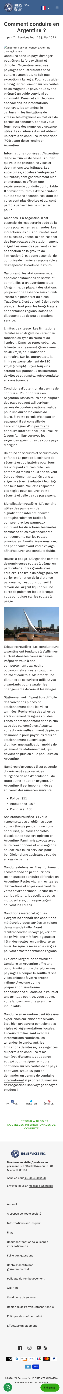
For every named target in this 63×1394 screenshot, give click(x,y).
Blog (10, 1232)
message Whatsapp (41, 1185)
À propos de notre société (24, 1213)
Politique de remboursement (26, 1278)
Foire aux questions (20, 1255)
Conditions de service (21, 1297)
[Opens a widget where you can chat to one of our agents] (49, 1388)
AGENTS (12, 1288)
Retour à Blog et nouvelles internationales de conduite (31, 1125)
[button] (45, 8)
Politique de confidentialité (24, 1316)
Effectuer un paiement (22, 1325)
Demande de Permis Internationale (30, 1306)
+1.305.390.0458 (35, 1178)
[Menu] (57, 7)
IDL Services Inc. (23, 1378)
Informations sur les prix (24, 1223)
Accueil (12, 1204)
